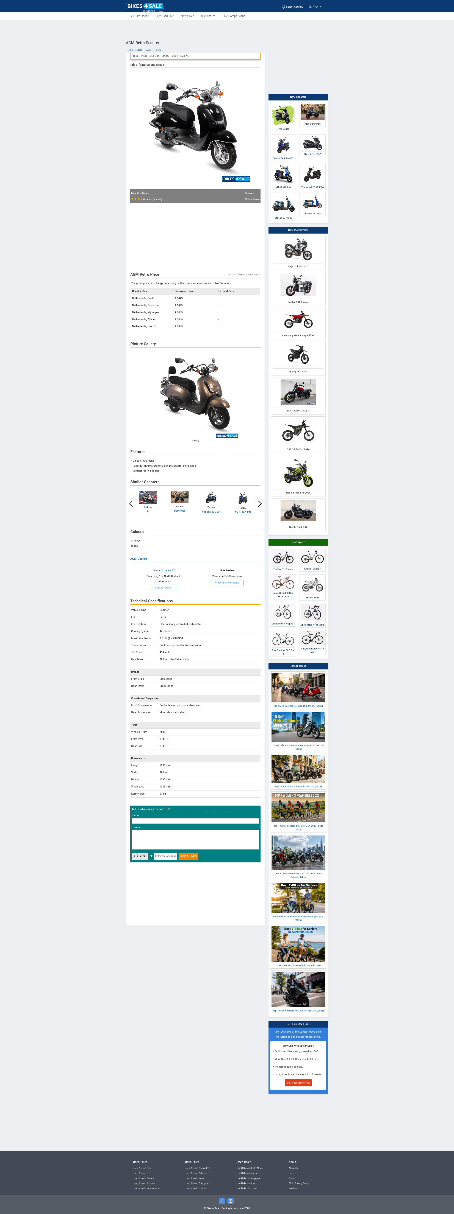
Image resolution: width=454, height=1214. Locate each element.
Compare (249, 193)
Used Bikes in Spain (246, 1183)
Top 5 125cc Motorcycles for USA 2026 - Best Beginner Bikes (298, 875)
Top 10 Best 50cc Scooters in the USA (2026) (298, 786)
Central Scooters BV (164, 570)
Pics (144, 56)
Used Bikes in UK (141, 1173)
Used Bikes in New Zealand (146, 1188)
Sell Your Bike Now (298, 1083)
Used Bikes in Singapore (249, 1178)
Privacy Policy (302, 1183)
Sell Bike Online (139, 16)
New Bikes (187, 16)
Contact (293, 1178)
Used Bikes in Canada (143, 1178)
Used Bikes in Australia (144, 1183)
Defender (179, 511)
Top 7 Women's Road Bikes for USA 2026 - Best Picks (298, 827)
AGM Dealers (138, 559)
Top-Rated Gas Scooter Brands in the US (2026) (298, 706)
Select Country (294, 7)
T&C (291, 1183)
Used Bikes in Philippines (197, 1183)
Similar (154, 56)
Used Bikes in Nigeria (247, 1173)
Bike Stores (208, 16)
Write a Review (252, 199)
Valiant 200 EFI (211, 512)
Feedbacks (294, 1188)
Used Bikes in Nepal (194, 1178)
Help (291, 1173)
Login (316, 6)
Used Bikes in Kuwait (247, 1188)
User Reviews (180, 56)
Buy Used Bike (165, 16)
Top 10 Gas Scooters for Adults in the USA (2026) (298, 1010)
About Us (293, 1168)
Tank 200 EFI (243, 512)
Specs (165, 56)
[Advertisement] (227, 30)
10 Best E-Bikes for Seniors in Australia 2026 (298, 965)
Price (135, 56)
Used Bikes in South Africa (250, 1168)
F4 (148, 512)
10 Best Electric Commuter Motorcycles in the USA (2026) (298, 747)
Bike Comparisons (233, 16)
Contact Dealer (163, 588)
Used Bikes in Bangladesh (197, 1168)
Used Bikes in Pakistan (196, 1173)
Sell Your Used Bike (298, 1024)
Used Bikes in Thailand (196, 1188)
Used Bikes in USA (142, 1168)
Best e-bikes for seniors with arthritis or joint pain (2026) (298, 918)
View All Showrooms (227, 583)
